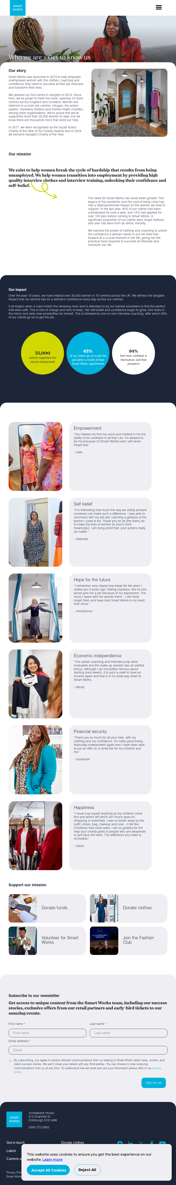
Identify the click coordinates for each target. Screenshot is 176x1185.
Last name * (98, 1024)
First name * (17, 1024)
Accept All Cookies (48, 1170)
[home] (18, 8)
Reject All (87, 1170)
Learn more (52, 1160)
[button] (159, 7)
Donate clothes (72, 1142)
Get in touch (15, 1142)
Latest (11, 1151)
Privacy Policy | (17, 1172)
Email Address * (19, 1041)
